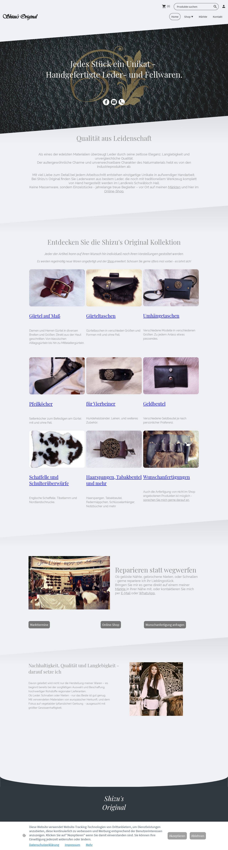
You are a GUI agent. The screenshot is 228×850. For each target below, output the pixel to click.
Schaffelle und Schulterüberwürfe (49, 480)
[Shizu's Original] (114, 814)
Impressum (72, 845)
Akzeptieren (177, 836)
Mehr (89, 845)
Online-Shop (110, 625)
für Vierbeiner (100, 403)
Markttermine (39, 625)
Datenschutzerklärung (44, 845)
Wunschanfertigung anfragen (165, 625)
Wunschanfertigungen (166, 477)
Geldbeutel (154, 403)
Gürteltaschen (101, 316)
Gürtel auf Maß (44, 316)
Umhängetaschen (161, 315)
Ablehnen (197, 836)
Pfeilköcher (41, 404)
